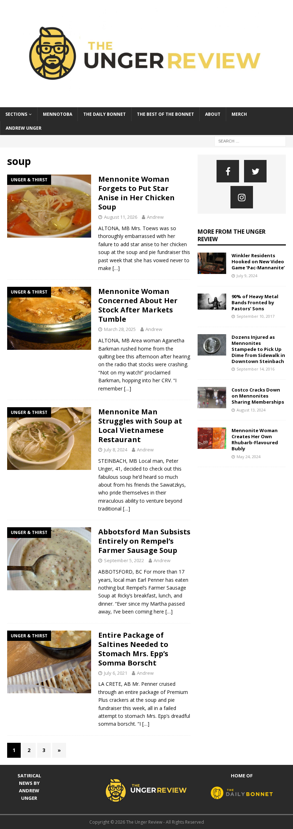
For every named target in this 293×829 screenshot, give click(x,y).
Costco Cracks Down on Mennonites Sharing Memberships (258, 396)
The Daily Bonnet (104, 114)
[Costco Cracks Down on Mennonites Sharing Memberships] (212, 397)
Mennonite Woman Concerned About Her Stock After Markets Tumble (138, 305)
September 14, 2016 (255, 369)
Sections (16, 114)
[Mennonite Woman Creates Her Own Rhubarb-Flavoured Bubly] (212, 438)
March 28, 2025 (120, 329)
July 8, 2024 (115, 449)
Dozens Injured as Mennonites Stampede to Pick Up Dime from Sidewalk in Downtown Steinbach (258, 349)
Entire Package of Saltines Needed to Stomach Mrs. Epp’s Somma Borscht (133, 649)
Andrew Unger (23, 128)
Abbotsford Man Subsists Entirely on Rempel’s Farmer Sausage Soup (144, 541)
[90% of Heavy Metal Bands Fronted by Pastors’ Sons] (212, 302)
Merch (239, 114)
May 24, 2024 (248, 456)
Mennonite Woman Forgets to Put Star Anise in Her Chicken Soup (136, 193)
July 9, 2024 (247, 275)
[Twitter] (255, 171)
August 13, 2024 (251, 410)
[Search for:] (250, 140)
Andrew (155, 217)
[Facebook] (228, 171)
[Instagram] (241, 197)
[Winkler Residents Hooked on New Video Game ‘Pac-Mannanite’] (212, 263)
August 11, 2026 (120, 217)
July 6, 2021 (115, 673)
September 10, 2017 (255, 316)
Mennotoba (57, 114)
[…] (116, 268)
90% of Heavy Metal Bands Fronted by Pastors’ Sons (255, 302)
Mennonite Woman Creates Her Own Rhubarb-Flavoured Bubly (255, 439)
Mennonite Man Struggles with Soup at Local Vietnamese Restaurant (140, 425)
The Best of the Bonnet (165, 114)
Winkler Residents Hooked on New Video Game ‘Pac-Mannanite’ (258, 261)
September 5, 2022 (124, 560)
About (212, 114)
